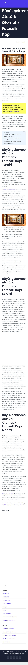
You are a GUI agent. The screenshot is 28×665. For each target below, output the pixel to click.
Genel (15, 504)
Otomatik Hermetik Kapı (9, 635)
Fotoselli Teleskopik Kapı (9, 631)
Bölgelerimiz (4, 504)
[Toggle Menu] (25, 3)
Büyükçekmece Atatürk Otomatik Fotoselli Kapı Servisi (12, 138)
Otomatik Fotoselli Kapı (19, 503)
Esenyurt (5, 607)
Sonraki (23, 42)
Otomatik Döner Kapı (8, 628)
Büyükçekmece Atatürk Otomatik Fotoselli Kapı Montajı (12, 142)
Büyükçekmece (11, 504)
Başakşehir (6, 596)
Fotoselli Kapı (23, 504)
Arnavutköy (6, 593)
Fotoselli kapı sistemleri (8, 189)
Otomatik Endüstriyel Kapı (10, 617)
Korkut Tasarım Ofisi (20, 653)
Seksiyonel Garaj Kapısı (9, 638)
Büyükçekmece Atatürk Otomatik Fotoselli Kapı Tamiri (12, 135)
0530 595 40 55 (14, 111)
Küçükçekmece (7, 613)
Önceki (17, 42)
